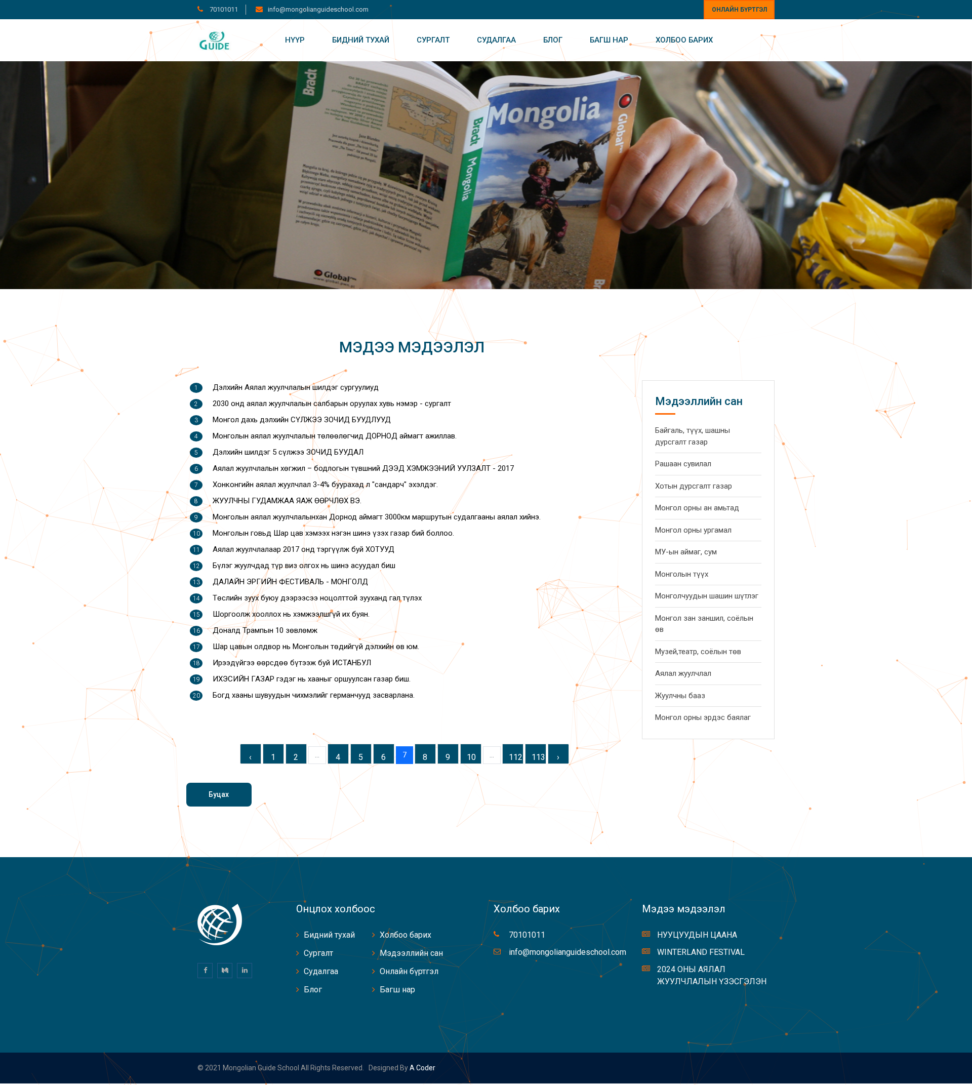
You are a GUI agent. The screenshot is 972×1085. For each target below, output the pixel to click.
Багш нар (609, 40)
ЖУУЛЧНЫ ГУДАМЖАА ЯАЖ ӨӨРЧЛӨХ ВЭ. (287, 500)
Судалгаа (496, 40)
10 (471, 757)
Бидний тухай (360, 40)
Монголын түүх (681, 574)
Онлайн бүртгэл (739, 9)
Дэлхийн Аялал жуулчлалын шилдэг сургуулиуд (296, 387)
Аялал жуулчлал (683, 673)
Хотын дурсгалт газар (693, 486)
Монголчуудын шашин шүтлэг (706, 595)
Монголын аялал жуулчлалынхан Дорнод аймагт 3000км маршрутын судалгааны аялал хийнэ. (377, 516)
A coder (421, 1068)
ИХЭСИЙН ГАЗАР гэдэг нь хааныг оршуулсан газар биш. (312, 679)
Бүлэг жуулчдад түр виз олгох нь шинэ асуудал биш (304, 565)
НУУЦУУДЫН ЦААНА (697, 935)
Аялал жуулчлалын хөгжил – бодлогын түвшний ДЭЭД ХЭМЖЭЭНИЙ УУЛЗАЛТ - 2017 (363, 468)
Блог (552, 40)
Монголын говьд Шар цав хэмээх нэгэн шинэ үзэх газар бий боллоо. (333, 533)
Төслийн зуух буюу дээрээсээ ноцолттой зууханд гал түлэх (317, 597)
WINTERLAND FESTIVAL (701, 952)
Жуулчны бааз (680, 695)
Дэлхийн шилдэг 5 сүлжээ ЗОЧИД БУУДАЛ (288, 452)
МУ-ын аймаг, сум (686, 551)
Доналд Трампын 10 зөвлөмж (265, 630)
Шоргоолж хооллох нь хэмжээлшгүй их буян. (291, 614)
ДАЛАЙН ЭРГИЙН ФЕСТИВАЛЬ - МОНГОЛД (290, 581)
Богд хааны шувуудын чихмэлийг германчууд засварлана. (314, 695)
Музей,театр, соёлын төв (698, 651)
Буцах (219, 794)
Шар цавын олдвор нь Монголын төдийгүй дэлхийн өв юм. (316, 646)
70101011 (223, 9)
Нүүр (295, 40)
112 (515, 757)
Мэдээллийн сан (411, 953)
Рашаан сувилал (683, 463)
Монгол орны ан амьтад (697, 507)
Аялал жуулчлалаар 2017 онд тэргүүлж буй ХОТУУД (303, 549)
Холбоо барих (684, 40)
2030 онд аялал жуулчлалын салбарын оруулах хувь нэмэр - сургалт (332, 403)
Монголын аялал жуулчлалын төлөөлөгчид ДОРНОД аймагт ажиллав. (335, 435)
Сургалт (433, 40)
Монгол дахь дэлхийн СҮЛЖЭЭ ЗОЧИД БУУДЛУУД (302, 419)
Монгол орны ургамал (693, 530)
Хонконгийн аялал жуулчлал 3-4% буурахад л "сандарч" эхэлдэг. (325, 484)
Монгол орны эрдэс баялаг (703, 717)
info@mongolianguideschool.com (318, 9)
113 (538, 757)
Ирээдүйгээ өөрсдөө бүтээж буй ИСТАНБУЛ (292, 662)
